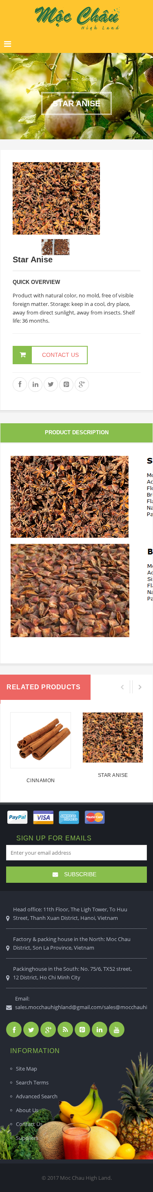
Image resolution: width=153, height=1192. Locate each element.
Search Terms (32, 1082)
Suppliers (27, 1137)
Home (61, 79)
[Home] (76, 18)
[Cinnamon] (41, 740)
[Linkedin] (99, 1029)
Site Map (26, 1068)
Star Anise (113, 775)
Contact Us (29, 1124)
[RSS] (65, 1029)
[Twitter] (31, 1029)
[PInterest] (82, 1029)
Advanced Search (37, 1096)
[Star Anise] (113, 738)
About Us (27, 1110)
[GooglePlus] (48, 1029)
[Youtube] (116, 1029)
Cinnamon (41, 780)
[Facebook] (14, 1029)
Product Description (77, 432)
